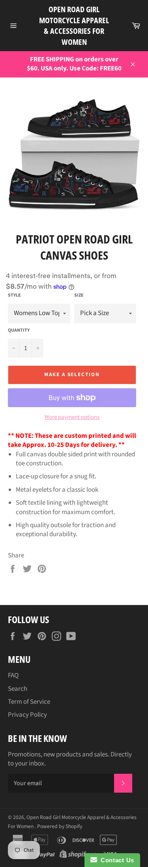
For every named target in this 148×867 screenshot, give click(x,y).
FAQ (13, 675)
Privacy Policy (27, 714)
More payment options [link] (72, 417)
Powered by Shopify (59, 826)
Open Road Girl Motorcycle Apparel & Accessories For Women (74, 25)
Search (17, 689)
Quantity (19, 330)
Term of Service (29, 702)
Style (14, 295)
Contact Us (115, 860)
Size (79, 295)
